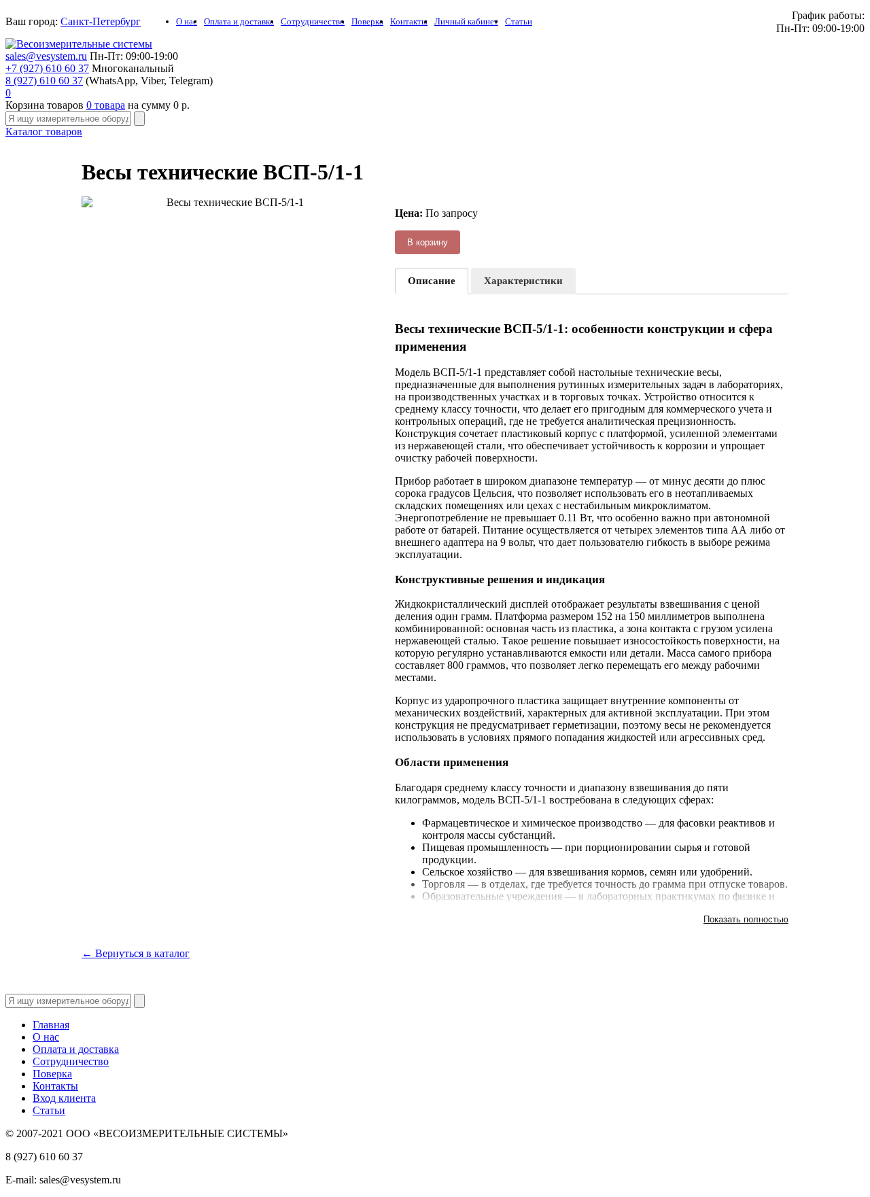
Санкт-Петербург (100, 21)
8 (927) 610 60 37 (44, 80)
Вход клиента (64, 1098)
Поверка (367, 21)
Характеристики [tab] (523, 280)
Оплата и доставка (239, 21)
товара (105, 105)
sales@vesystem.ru (46, 56)
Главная (51, 1024)
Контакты (409, 21)
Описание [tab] (431, 280)
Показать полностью (745, 919)
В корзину (427, 242)
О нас (186, 21)
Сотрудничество (313, 21)
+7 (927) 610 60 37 (47, 68)
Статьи (518, 21)
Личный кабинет (466, 21)
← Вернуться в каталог (136, 953)
